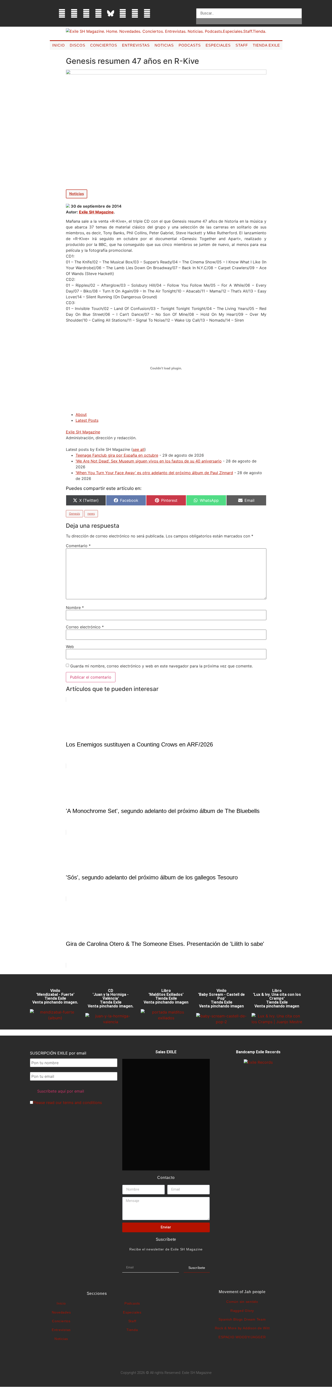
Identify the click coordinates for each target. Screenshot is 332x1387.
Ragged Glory (242, 1311)
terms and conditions (82, 1102)
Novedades (61, 1312)
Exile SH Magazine (96, 212)
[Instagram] (86, 13)
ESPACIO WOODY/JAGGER (242, 1337)
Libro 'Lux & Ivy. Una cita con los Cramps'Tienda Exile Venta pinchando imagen (277, 998)
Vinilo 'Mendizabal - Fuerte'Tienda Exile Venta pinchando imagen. (55, 996)
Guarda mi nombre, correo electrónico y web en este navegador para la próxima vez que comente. (161, 666)
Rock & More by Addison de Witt (242, 1328)
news (91, 513)
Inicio (58, 45)
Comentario (78, 546)
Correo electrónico (85, 627)
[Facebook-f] (62, 13)
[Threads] (98, 13)
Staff (242, 45)
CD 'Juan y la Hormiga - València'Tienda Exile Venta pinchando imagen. (110, 998)
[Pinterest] (122, 13)
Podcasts (190, 45)
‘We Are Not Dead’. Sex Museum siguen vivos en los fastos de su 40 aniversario (149, 461)
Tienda (132, 1330)
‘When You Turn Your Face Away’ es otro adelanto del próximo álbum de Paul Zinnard (154, 472)
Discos (77, 45)
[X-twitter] (74, 13)
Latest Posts (87, 420)
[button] (249, 5)
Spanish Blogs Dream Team (242, 1319)
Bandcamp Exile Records (258, 1052)
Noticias (164, 45)
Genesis (74, 513)
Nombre (75, 607)
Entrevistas (136, 45)
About (81, 414)
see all (138, 449)
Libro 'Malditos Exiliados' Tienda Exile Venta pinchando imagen (166, 996)
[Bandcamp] (147, 13)
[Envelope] (159, 13)
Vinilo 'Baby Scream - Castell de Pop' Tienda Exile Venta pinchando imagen (221, 998)
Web (70, 647)
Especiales (218, 45)
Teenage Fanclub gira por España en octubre (117, 455)
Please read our (67, 1102)
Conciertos (103, 45)
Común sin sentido (242, 1302)
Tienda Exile (266, 45)
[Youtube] (135, 13)
